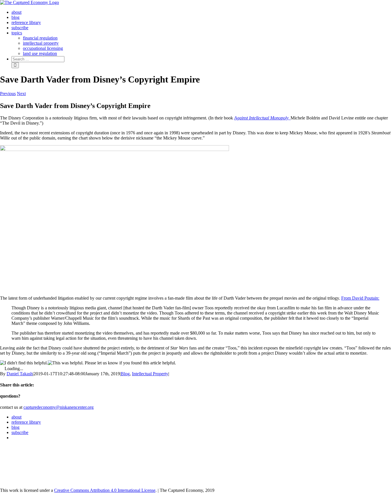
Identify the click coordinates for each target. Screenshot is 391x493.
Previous (8, 93)
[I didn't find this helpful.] (24, 363)
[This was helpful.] (66, 363)
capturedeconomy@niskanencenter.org (58, 407)
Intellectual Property (150, 373)
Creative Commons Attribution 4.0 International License (104, 490)
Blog (125, 373)
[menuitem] (16, 12)
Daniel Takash (20, 373)
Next (21, 93)
